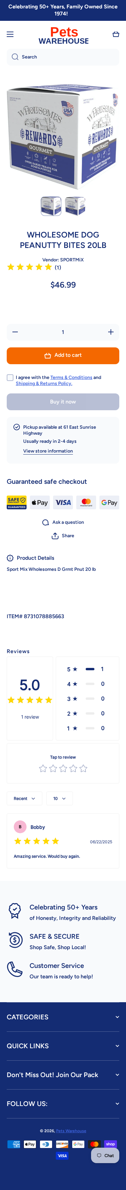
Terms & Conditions (71, 377)
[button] (116, 34)
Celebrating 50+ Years (63, 907)
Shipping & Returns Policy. (44, 383)
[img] (29, 268)
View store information (48, 451)
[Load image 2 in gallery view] (75, 206)
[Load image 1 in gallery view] (51, 206)
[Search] (12, 57)
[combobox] (63, 57)
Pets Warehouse (71, 1131)
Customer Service (57, 966)
